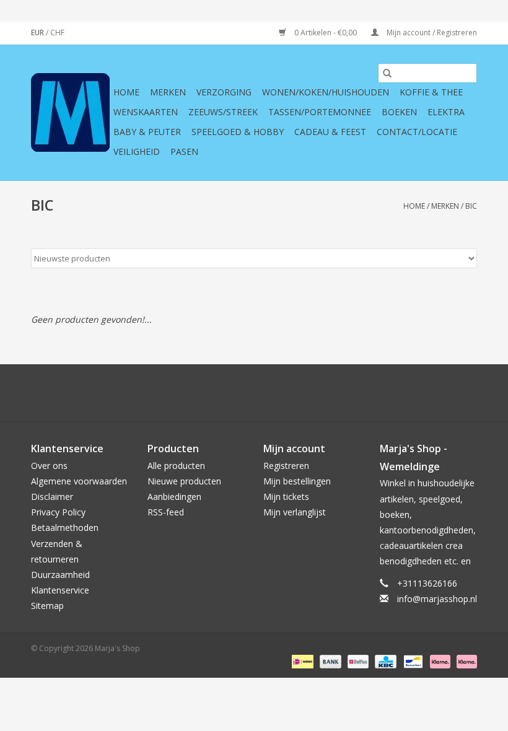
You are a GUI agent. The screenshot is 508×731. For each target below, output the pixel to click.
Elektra (446, 112)
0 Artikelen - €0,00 (325, 32)
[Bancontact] (412, 660)
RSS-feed (165, 512)
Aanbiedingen (174, 496)
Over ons (49, 465)
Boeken (399, 112)
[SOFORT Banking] (439, 660)
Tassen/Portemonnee (319, 112)
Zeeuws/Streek (223, 112)
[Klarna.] (464, 660)
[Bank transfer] (329, 660)
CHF (57, 32)
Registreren (286, 465)
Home (126, 92)
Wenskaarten (145, 112)
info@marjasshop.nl (437, 599)
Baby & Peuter (147, 132)
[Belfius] (356, 660)
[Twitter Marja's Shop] (209, 393)
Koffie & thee (431, 92)
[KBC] (384, 660)
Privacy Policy (58, 512)
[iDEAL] (301, 660)
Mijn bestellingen (297, 481)
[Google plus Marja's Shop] (232, 393)
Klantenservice (60, 590)
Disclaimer (52, 496)
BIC (471, 206)
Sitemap (47, 605)
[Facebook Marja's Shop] (187, 393)
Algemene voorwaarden (79, 481)
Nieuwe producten (184, 481)
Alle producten (176, 465)
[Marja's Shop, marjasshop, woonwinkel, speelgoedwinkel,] (70, 112)
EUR (38, 32)
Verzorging (224, 92)
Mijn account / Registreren (431, 32)
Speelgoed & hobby (237, 132)
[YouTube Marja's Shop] (276, 393)
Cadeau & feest (330, 132)
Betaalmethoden (65, 527)
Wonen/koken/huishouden (325, 92)
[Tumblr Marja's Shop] (299, 393)
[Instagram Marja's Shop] (321, 393)
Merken (168, 92)
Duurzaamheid (60, 574)
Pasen (184, 151)
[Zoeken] (387, 73)
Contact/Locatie (417, 132)
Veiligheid (136, 151)
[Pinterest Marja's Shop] (254, 393)
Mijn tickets (286, 496)
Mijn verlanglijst (294, 512)
